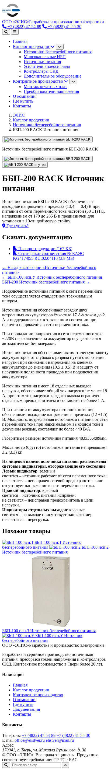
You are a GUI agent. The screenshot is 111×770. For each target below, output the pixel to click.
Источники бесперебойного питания (58, 52)
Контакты (22, 106)
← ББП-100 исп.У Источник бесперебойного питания (52, 277)
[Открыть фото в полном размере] (47, 139)
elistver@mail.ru (60, 740)
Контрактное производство (38, 81)
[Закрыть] (65, 765)
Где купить (23, 101)
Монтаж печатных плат (45, 86)
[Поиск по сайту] (6, 32)
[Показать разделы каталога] (60, 47)
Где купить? (17, 225)
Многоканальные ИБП (45, 56)
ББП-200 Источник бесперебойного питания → (46, 282)
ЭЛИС (19, 115)
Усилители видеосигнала (47, 66)
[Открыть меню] (15, 32)
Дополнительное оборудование (52, 76)
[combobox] (36, 765)
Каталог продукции (31, 46)
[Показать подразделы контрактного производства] (73, 81)
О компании (24, 96)
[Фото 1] (47, 159)
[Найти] (6, 765)
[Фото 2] (25, 165)
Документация (26, 709)
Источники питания (42, 61)
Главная (20, 41)
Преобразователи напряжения (51, 91)
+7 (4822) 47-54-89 (23, 26)
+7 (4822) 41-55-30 (64, 26)
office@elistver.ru (30, 740)
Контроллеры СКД (41, 71)
